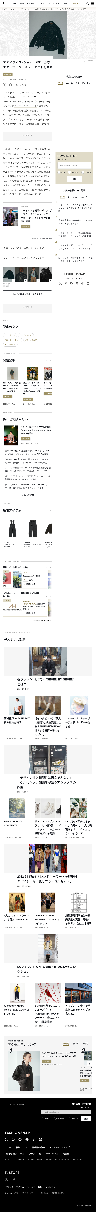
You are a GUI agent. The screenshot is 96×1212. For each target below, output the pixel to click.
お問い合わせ (77, 1159)
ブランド (9, 1187)
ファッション (26, 9)
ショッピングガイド (11, 1193)
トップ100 (54, 1147)
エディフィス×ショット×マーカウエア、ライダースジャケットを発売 (60, 9)
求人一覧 (23, 567)
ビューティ (31, 3)
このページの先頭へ (16, 1104)
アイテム (20, 1187)
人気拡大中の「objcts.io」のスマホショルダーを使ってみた (75, 222)
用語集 (66, 1154)
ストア (41, 3)
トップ (4, 9)
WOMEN (75, 172)
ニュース (14, 3)
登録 (74, 179)
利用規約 (49, 1159)
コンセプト (50, 1187)
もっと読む (29, 495)
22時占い (66, 3)
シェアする (22, 85)
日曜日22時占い (39, 1147)
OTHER (88, 172)
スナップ (66, 1147)
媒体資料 (31, 1159)
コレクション (11, 1154)
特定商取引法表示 (58, 1193)
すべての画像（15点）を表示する (27, 294)
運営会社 (39, 1159)
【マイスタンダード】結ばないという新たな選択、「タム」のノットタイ (75, 247)
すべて (60, 83)
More (75, 3)
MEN (63, 172)
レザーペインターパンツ (32, 544)
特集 (22, 3)
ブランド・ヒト (53, 3)
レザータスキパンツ (11, 544)
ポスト (23, 1154)
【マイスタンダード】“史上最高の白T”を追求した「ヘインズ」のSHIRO (74, 234)
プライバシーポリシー (62, 1159)
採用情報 (21, 1159)
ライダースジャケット (25, 106)
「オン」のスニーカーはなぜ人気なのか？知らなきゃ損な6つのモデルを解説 (75, 208)
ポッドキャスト (53, 1154)
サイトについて (10, 1159)
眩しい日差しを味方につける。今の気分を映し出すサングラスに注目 (75, 259)
